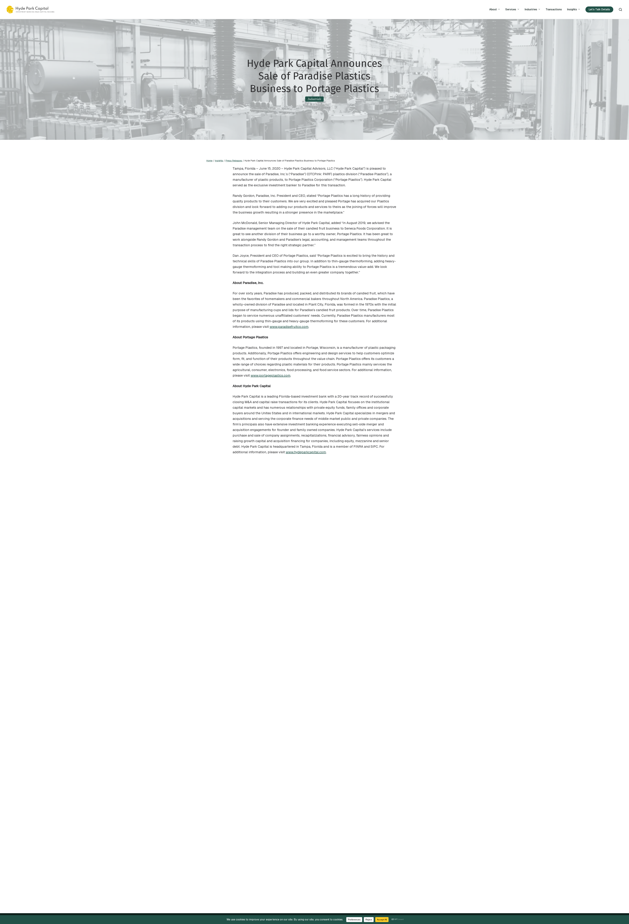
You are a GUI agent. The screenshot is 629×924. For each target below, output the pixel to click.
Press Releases (234, 160)
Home (209, 160)
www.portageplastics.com (270, 375)
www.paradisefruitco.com (289, 327)
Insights (219, 160)
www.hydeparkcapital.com (306, 452)
